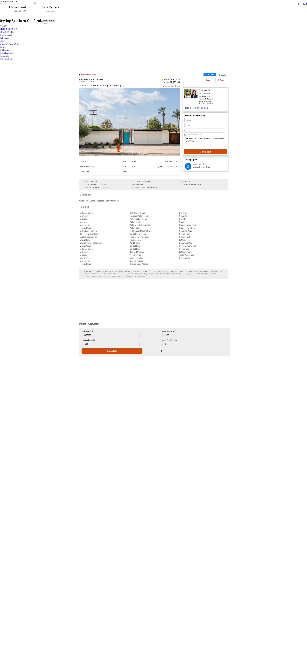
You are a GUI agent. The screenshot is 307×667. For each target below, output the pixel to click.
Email (206, 108)
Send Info (205, 151)
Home (45, 23)
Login (223, 75)
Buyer (2, 47)
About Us (3, 26)
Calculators (4, 38)
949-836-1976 (20, 11)
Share (208, 80)
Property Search (6, 35)
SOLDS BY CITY (7, 32)
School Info (4, 56)
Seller (2, 41)
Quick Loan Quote (7, 53)
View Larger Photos (171, 86)
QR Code (210, 74)
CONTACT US (6, 59)
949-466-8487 (50, 11)
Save (222, 80)
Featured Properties (88, 74)
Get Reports (4, 50)
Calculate (112, 351)
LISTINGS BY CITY (8, 29)
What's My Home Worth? (9, 44)
